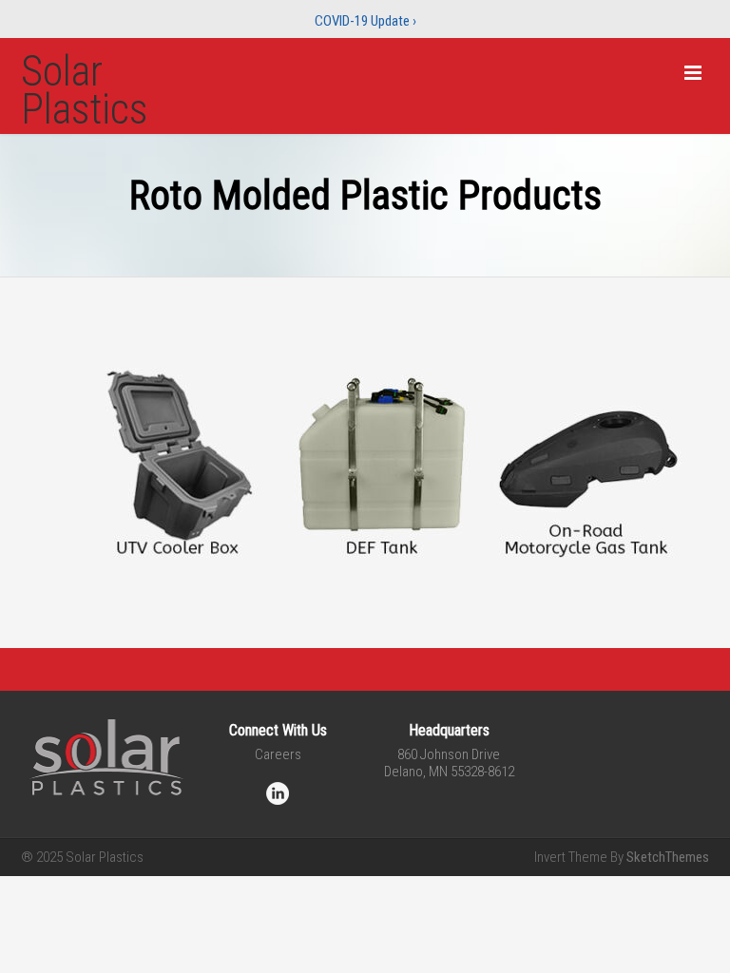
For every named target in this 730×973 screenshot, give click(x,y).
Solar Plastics (84, 90)
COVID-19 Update (365, 20)
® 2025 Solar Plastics (82, 857)
